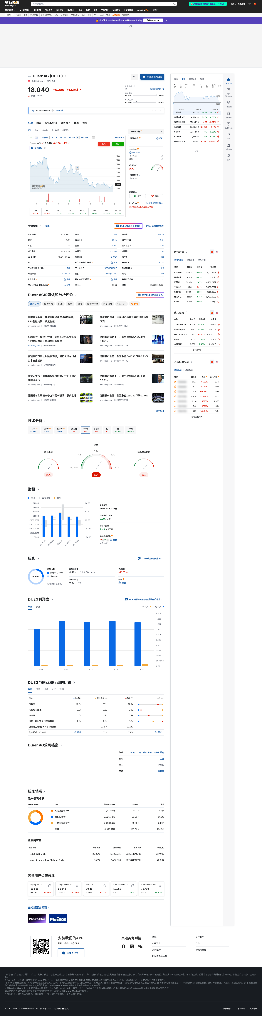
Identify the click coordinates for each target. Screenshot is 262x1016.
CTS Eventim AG (120, 884)
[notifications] (249, 3)
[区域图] (36, 137)
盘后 (56, 15)
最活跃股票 (178, 259)
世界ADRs (64, 15)
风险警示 (253, 1009)
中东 (95, 15)
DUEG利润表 (38, 599)
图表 (38, 122)
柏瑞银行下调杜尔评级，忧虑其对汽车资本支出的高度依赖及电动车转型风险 (52, 339)
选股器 (18, 15)
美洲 (83, 15)
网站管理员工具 (159, 956)
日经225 (177, 127)
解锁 (79, 732)
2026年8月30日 (110, 268)
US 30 (177, 132)
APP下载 (156, 943)
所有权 (45, 130)
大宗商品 (192, 79)
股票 (9, 15)
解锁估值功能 (155, 89)
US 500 (177, 136)
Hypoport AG (36, 884)
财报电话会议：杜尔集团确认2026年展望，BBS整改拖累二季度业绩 (52, 319)
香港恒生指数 (179, 122)
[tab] (34, 430)
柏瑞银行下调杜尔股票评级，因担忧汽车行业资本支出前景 (52, 358)
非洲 (108, 15)
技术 (76, 122)
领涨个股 (190, 259)
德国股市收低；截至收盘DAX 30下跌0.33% (124, 356)
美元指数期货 (179, 141)
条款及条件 (227, 1009)
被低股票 (126, 15)
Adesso (89, 884)
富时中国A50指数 (181, 117)
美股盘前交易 (46, 15)
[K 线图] (31, 137)
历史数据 (55, 130)
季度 (38, 606)
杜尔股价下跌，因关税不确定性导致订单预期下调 (124, 319)
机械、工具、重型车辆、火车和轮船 (147, 752)
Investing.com (34, 345)
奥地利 (161, 771)
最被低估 (177, 370)
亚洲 (102, 15)
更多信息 (60, 110)
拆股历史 (66, 130)
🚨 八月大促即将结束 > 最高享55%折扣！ (208, 3)
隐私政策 (241, 1009)
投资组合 (156, 949)
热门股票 (179, 312)
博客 (154, 937)
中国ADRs (75, 15)
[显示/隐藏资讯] (93, 137)
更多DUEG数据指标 (155, 226)
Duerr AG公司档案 (43, 745)
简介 (37, 130)
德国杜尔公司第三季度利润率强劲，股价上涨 (52, 395)
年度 (30, 606)
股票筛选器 (128, 10)
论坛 (84, 122)
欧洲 (89, 15)
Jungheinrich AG (65, 884)
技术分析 (35, 421)
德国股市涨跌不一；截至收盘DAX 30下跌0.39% (122, 378)
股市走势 (179, 251)
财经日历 (116, 10)
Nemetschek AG (148, 884)
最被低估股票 (181, 361)
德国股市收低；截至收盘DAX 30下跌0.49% (124, 395)
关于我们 (200, 937)
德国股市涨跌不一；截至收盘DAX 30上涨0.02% (122, 339)
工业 (162, 758)
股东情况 (35, 791)
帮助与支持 (201, 949)
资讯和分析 (51, 122)
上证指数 (177, 112)
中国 (25, 15)
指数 (183, 79)
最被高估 (189, 370)
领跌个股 (201, 259)
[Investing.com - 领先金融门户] (12, 4)
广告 (198, 943)
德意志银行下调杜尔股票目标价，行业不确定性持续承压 (52, 378)
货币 (176, 79)
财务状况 (65, 122)
